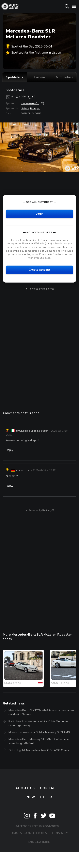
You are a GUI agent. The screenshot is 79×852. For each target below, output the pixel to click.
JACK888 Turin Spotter (32, 431)
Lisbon (25, 108)
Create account (39, 270)
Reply (9, 450)
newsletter (39, 797)
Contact (49, 788)
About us (25, 788)
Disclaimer (39, 842)
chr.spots (22, 470)
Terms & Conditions (26, 833)
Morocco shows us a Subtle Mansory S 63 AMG (39, 732)
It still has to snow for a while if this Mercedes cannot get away (38, 723)
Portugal (35, 108)
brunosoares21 (30, 103)
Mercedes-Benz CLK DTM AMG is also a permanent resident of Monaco (42, 712)
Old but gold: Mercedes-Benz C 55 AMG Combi (39, 750)
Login (40, 214)
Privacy (60, 833)
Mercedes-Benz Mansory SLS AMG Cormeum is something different (39, 741)
